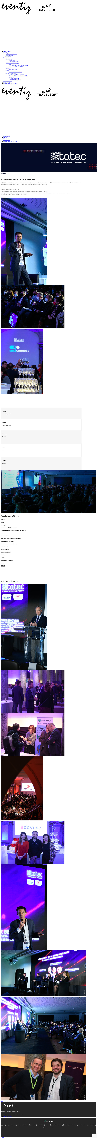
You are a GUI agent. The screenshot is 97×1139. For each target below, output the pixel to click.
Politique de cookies (7, 1116)
